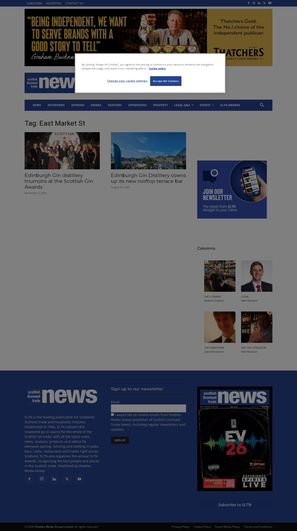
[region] (150, 73)
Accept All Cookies (166, 81)
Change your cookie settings (127, 80)
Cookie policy (157, 68)
